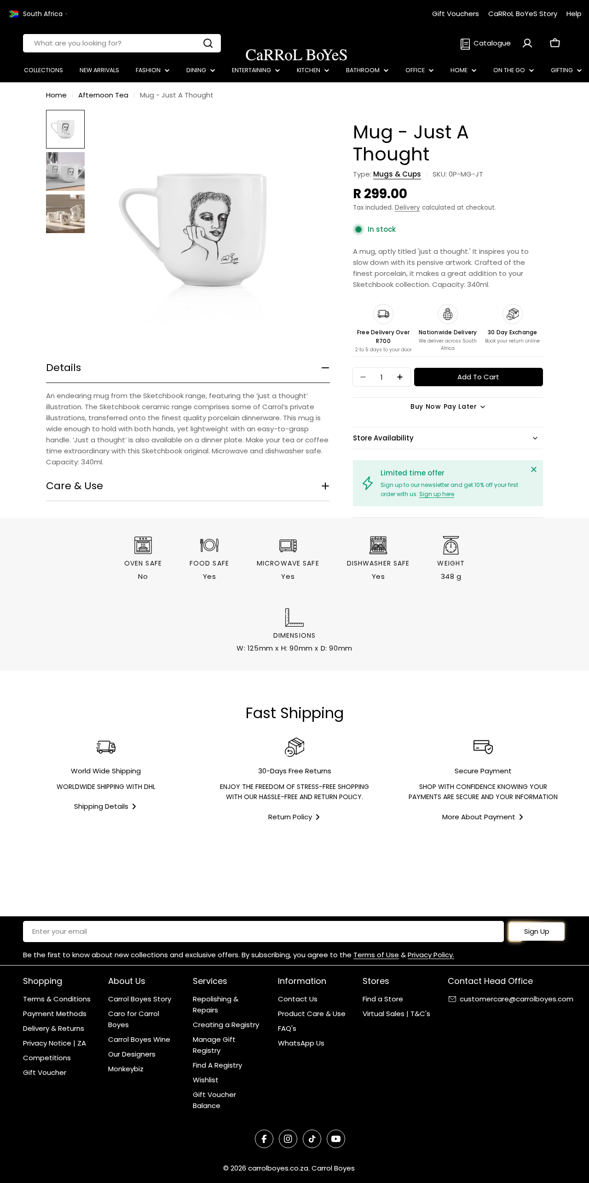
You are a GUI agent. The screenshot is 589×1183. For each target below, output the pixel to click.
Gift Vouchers (455, 13)
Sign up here (436, 494)
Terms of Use (376, 955)
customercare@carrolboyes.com (516, 999)
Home (56, 95)
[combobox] (122, 43)
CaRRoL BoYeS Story (522, 13)
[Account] (527, 43)
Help (574, 13)
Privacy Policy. (431, 955)
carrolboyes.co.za (278, 1168)
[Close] (534, 469)
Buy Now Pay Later (443, 406)
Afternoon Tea (103, 95)
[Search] (208, 43)
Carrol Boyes (333, 1168)
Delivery (407, 207)
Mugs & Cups (397, 174)
